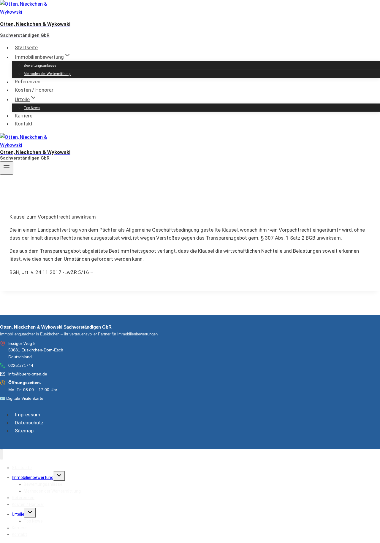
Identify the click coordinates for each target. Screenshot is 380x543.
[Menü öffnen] (6, 167)
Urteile (18, 514)
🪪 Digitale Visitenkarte (21, 398)
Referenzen (27, 82)
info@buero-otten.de (27, 374)
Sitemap (24, 431)
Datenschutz (29, 423)
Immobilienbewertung (32, 477)
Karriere (23, 116)
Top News (32, 108)
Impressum (27, 415)
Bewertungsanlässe (40, 65)
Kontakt (24, 124)
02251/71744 (20, 365)
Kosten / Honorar (34, 90)
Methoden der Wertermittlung (47, 74)
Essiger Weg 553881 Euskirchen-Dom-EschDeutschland (35, 350)
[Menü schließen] (1, 454)
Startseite (26, 47)
